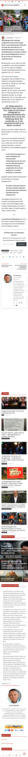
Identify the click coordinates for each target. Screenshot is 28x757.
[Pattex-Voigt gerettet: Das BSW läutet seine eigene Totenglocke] (14, 497)
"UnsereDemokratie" (6, 508)
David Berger (9, 37)
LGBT (11, 252)
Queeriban (19, 252)
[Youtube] (12, 1)
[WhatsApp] (6, 256)
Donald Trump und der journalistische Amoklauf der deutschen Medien (21, 267)
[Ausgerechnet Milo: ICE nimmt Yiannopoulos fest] (14, 403)
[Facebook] (13, 302)
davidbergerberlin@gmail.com (12, 685)
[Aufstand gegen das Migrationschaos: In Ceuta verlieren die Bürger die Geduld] (14, 518)
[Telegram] (9, 256)
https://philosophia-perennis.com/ (17, 278)
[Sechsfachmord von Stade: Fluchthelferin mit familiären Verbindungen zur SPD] (14, 564)
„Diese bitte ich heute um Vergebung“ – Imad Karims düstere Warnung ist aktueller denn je (12, 459)
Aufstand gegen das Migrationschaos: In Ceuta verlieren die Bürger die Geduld (13, 528)
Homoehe (21, 250)
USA (3, 415)
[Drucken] (13, 256)
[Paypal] (21, 302)
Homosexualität (5, 252)
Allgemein (4, 463)
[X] (2, 256)
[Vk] (19, 1)
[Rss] (22, 1)
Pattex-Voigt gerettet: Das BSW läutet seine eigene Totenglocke (13, 506)
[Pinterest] (15, 1)
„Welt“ (12, 72)
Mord (15, 252)
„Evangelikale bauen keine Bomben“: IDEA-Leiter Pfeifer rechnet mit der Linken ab (12, 483)
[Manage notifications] (24, 754)
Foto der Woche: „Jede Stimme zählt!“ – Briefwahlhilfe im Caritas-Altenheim (12, 435)
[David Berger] (3, 37)
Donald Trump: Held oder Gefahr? (6, 266)
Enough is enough (13, 250)
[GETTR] (16, 302)
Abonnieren (21, 244)
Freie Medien (4, 487)
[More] (23, 256)
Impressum (4, 739)
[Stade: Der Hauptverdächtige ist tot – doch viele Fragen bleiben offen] (14, 554)
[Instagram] (5, 1)
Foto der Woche (5, 438)
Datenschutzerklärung (7, 743)
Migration (4, 532)
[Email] (16, 256)
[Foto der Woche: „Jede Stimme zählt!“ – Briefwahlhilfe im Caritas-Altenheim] (14, 424)
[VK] (20, 256)
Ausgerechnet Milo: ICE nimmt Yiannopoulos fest (12, 412)
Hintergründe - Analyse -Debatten (9, 576)
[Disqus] (14, 331)
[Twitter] (9, 1)
